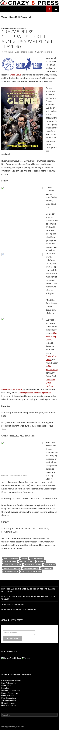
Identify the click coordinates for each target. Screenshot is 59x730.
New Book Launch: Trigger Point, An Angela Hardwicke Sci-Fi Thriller (28, 597)
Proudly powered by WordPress (12, 727)
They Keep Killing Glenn (31, 571)
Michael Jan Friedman (12, 565)
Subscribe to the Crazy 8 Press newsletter (24, 628)
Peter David (50, 565)
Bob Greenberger (25, 52)
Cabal (24, 558)
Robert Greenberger (12, 568)
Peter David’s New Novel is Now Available (19, 609)
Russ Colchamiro (31, 568)
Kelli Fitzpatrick (27, 561)
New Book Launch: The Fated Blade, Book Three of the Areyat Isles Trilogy (28, 590)
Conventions (7, 28)
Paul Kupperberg (8, 698)
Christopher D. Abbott (11, 680)
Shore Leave (15, 74)
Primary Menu (55, 9)
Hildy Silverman (8, 703)
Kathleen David (10, 561)
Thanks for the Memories (12, 604)
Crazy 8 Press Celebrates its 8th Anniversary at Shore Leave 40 (27, 39)
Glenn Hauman (37, 558)
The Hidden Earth (11, 571)
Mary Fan (41, 561)
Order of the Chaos (33, 565)
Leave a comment (44, 52)
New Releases (20, 28)
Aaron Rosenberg (11, 558)
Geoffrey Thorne (8, 705)
